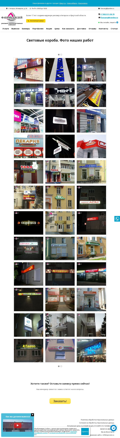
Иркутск (62, 3)
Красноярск (82, 3)
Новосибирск (72, 3)
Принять (85, 431)
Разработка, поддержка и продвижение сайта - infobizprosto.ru (90, 435)
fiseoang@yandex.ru (107, 8)
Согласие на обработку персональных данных (96, 423)
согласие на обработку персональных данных (53, 433)
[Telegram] (117, 22)
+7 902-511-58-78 (107, 14)
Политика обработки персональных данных (97, 420)
